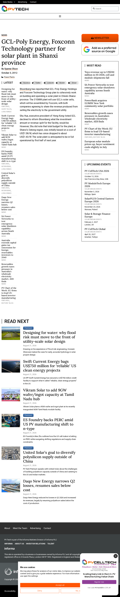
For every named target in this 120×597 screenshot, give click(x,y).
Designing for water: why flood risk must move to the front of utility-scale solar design (8, 96)
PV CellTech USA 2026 (97, 170)
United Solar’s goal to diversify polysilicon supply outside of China (8, 179)
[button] (25, 82)
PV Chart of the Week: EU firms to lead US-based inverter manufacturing (9, 293)
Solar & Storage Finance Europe (97, 215)
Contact (33, 2)
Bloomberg (25, 89)
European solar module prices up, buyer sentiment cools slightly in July (99, 144)
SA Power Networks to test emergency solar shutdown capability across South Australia (8, 225)
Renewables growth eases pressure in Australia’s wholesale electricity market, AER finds (7, 273)
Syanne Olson (11, 69)
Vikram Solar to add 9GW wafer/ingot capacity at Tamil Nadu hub (9, 139)
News (4, 35)
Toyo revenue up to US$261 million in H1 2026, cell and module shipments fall (99, 75)
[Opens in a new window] (9, 548)
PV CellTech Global (95, 229)
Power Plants (9, 77)
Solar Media (7, 2)
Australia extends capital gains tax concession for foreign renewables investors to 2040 (8, 249)
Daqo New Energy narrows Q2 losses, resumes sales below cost (8, 203)
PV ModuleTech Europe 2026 (97, 185)
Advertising (22, 2)
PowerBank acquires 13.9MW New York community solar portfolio (99, 103)
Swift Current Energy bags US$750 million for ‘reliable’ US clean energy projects (8, 121)
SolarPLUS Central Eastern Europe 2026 (99, 200)
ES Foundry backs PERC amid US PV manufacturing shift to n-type (8, 156)
